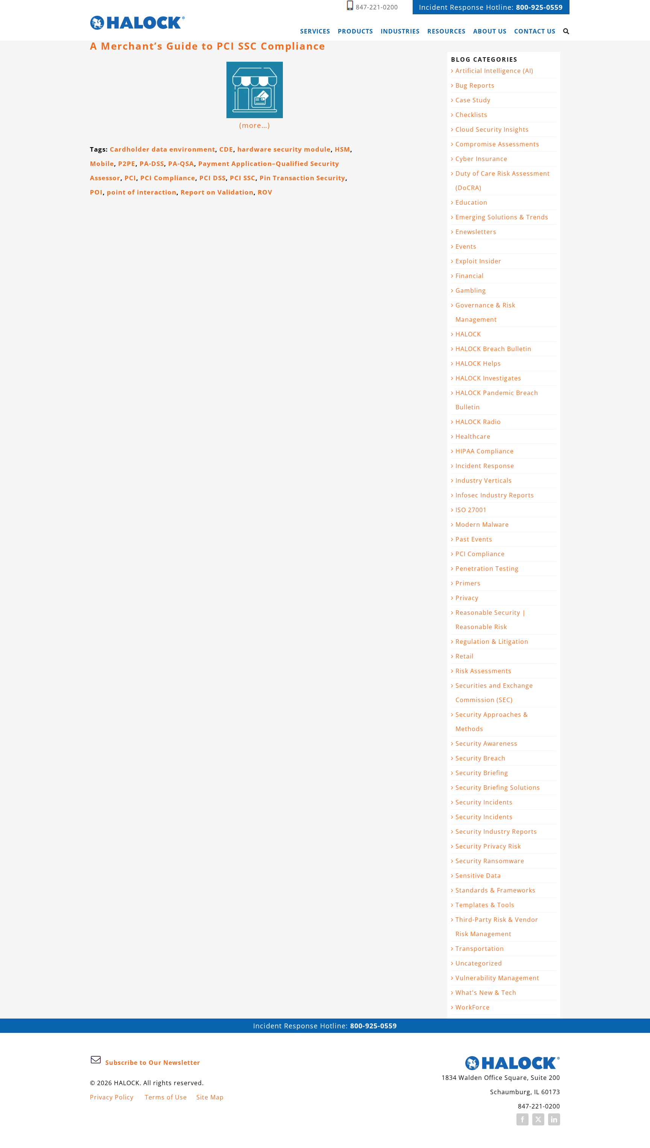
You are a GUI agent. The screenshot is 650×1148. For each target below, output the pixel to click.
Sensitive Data (478, 875)
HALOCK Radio (478, 422)
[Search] (566, 31)
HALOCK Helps (478, 363)
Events (466, 246)
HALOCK (468, 334)
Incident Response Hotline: (491, 7)
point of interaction (141, 192)
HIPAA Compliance (485, 451)
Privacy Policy (112, 1097)
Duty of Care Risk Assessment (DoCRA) (503, 180)
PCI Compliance (167, 177)
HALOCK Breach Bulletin (494, 349)
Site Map (210, 1097)
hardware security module (284, 149)
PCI (130, 177)
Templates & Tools (485, 905)
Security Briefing (482, 773)
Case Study (473, 100)
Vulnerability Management (497, 978)
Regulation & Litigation (492, 641)
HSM (342, 149)
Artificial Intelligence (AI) (494, 71)
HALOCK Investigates (488, 378)
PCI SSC (242, 177)
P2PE (126, 163)
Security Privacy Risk (488, 846)
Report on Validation (217, 192)
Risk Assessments (484, 671)
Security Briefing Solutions (498, 787)
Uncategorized (479, 963)
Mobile (102, 163)
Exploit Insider (478, 261)
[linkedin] (554, 1119)
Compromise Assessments (497, 144)
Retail (465, 656)
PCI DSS (212, 177)
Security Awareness (487, 743)
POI (96, 192)
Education (471, 202)
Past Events (474, 539)
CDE (226, 149)
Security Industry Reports (496, 831)
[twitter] (538, 1119)
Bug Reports (475, 85)
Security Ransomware (490, 861)
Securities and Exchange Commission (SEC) (494, 692)
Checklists (471, 115)
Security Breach (481, 758)
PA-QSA (181, 163)
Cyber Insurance (481, 159)
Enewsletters (476, 232)
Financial (470, 276)
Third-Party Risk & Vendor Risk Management (497, 926)
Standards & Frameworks (496, 890)
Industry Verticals (484, 480)
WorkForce (473, 1007)
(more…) (254, 125)
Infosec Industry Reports (495, 495)
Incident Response (485, 466)
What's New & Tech (486, 992)
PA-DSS (152, 163)
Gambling (471, 290)
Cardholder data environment (162, 149)
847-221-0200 (377, 7)
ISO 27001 (471, 510)
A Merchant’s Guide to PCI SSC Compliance (207, 46)
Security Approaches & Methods (492, 721)
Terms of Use (166, 1097)
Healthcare (473, 436)
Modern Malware (482, 524)
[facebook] (522, 1119)
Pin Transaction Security (302, 177)
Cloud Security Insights (492, 129)
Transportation (480, 948)
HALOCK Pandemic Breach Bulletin (497, 400)
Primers (468, 583)
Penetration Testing (487, 568)
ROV (265, 192)
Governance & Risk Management (485, 312)
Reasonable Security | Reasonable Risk (491, 619)
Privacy (467, 598)
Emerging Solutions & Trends (502, 217)
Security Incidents (484, 802)
